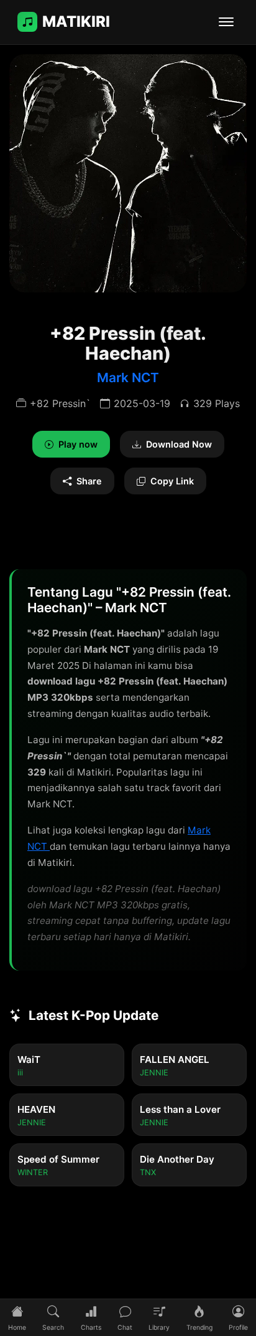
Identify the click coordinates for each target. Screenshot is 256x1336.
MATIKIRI (76, 21)
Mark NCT (128, 377)
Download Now (179, 444)
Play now (78, 444)
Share (89, 481)
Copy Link (172, 481)
